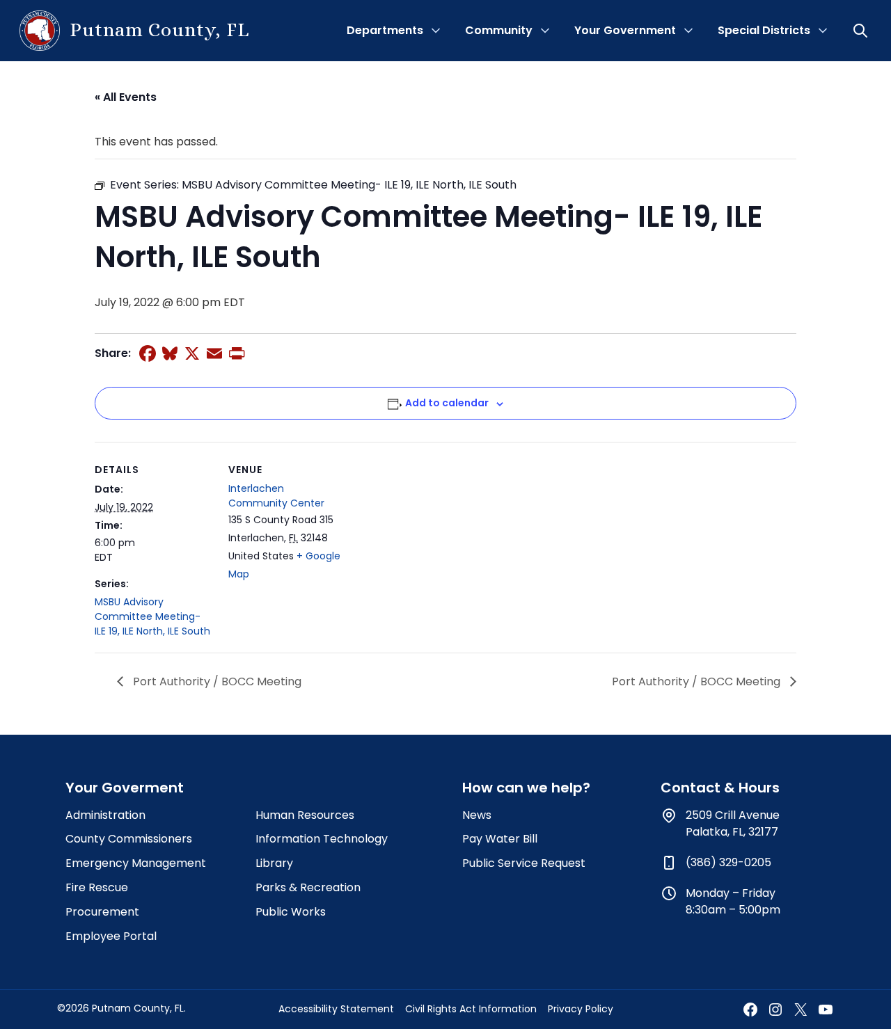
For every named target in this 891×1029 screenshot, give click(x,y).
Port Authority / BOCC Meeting (215, 681)
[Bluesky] (170, 353)
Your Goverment (124, 787)
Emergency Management (135, 863)
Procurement (102, 912)
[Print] (237, 353)
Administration (105, 815)
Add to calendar (447, 403)
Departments (385, 30)
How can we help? (526, 787)
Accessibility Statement (336, 1009)
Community (499, 30)
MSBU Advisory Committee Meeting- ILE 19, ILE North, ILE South (152, 616)
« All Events (126, 97)
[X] (192, 353)
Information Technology (321, 839)
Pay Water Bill (499, 839)
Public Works (290, 912)
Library (274, 863)
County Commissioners (128, 839)
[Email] (214, 353)
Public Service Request (523, 863)
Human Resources (304, 815)
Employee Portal (111, 936)
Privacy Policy (580, 1009)
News (476, 815)
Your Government (625, 30)
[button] (862, 30)
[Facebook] (147, 353)
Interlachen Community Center (276, 495)
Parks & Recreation (308, 887)
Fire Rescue (96, 887)
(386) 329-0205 (728, 862)
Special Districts (764, 30)
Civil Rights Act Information (471, 1009)
